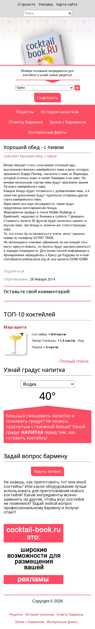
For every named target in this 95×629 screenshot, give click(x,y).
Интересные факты (47, 132)
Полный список (74, 361)
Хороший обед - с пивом (38, 156)
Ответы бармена (26, 122)
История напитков (60, 111)
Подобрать (47, 97)
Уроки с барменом (67, 122)
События (10, 156)
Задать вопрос (47, 471)
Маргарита (15, 327)
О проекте (26, 4)
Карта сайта (66, 4)
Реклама (46, 4)
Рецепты (25, 111)
